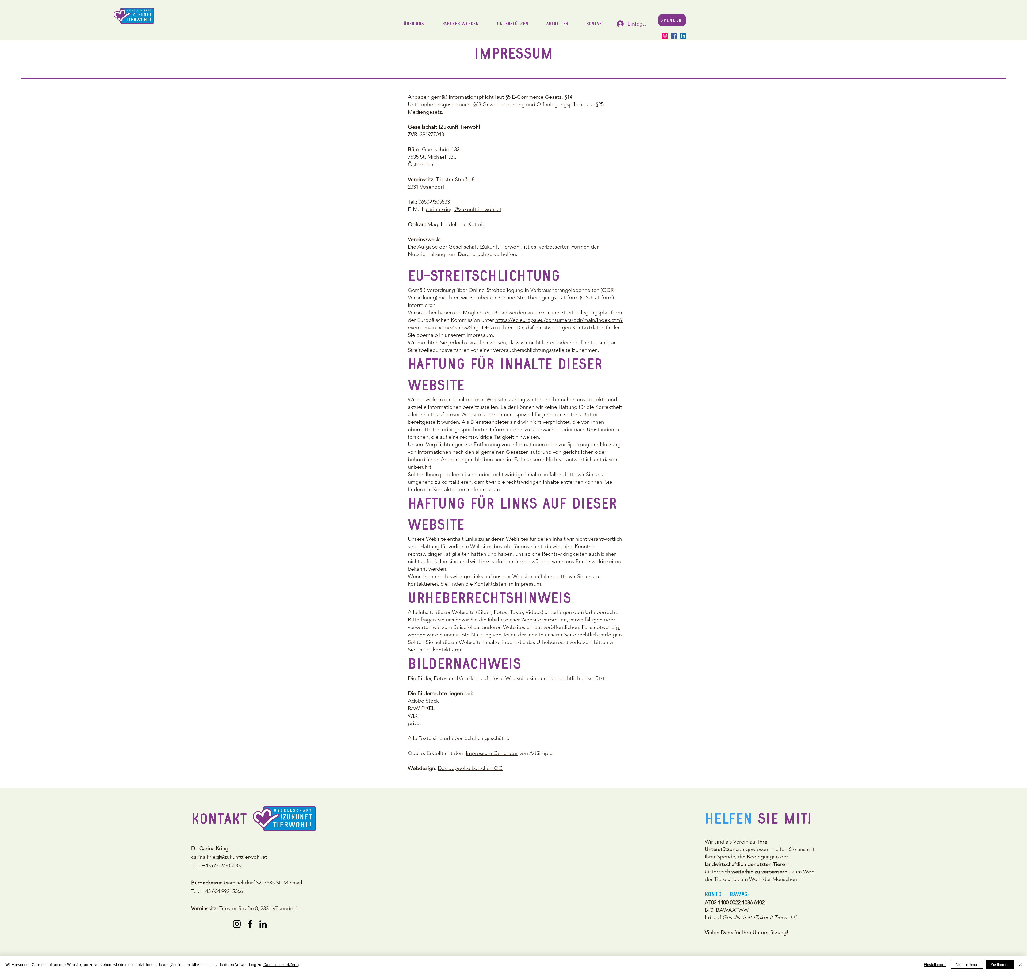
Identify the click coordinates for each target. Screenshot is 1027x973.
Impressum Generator (492, 753)
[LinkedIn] (683, 36)
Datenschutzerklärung (282, 964)
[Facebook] (674, 36)
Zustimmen (1000, 964)
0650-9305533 (434, 202)
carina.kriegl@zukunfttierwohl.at (463, 209)
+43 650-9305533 (221, 865)
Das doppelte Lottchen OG (470, 768)
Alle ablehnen (966, 964)
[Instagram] (665, 36)
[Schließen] (1020, 964)
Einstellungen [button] (935, 964)
